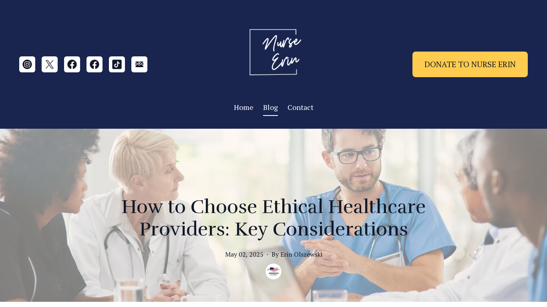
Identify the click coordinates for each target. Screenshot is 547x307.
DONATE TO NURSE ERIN (470, 64)
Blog (270, 107)
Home (243, 107)
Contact (301, 107)
